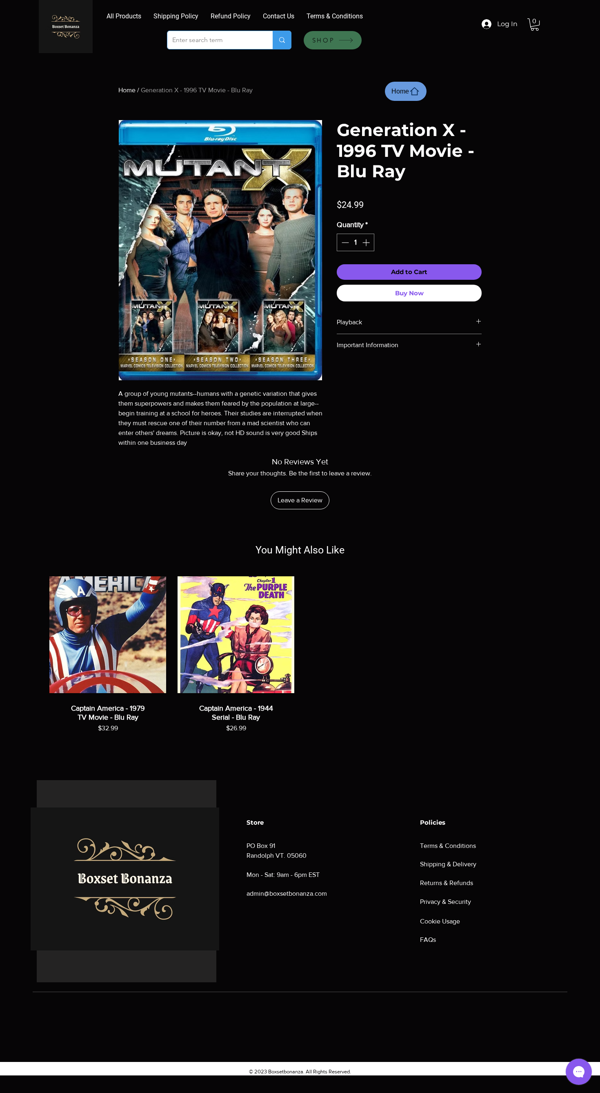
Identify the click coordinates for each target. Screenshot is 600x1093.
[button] (534, 24)
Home (127, 90)
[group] (300, 663)
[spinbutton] (355, 242)
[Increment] (366, 242)
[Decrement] (344, 242)
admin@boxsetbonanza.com (287, 893)
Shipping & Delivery (448, 864)
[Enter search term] (282, 40)
